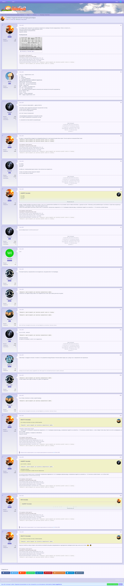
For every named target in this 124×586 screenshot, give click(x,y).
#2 (121, 72)
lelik (8, 19)
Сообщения (5, 40)
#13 (121, 355)
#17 (121, 457)
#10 (121, 289)
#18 (121, 495)
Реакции (4, 39)
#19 (121, 532)
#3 (121, 102)
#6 (121, 189)
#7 (121, 227)
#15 (121, 395)
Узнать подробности (57, 584)
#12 (121, 329)
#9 (121, 269)
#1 (121, 25)
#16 (121, 415)
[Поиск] (121, 1)
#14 (121, 375)
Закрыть (120, 584)
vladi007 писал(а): (25, 193)
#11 (121, 309)
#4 (121, 135)
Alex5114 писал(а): (26, 419)
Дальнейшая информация (112, 584)
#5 (121, 161)
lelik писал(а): (24, 499)
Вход (117, 1)
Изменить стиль (119, 580)
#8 (121, 249)
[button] (5, 573)
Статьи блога (5, 119)
